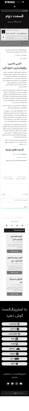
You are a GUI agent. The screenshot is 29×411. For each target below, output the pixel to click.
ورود (2, 194)
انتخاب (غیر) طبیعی (22, 157)
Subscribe (19, 40)
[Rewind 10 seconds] (7, 38)
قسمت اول (16, 154)
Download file (5, 41)
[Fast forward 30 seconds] (13, 38)
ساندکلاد (16, 142)
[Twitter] (8, 383)
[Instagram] (17, 383)
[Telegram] (12, 383)
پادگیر (25, 144)
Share (25, 40)
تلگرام (25, 142)
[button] (14, 6)
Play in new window (15, 41)
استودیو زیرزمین (9, 393)
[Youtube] (21, 383)
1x (10, 38)
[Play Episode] (3, 37)
